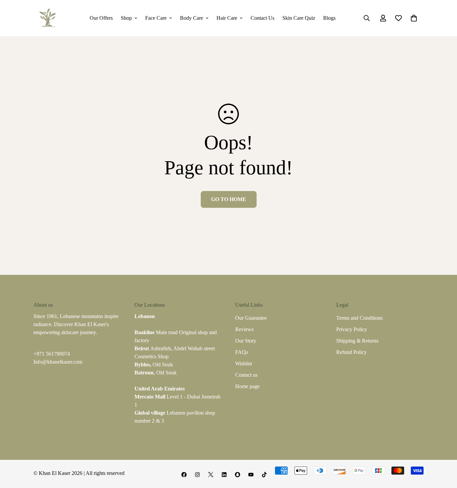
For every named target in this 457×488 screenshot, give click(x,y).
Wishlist (243, 363)
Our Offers (101, 18)
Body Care (191, 18)
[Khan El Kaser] (47, 18)
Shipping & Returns (357, 341)
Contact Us (262, 18)
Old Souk (153, 364)
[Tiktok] (264, 474)
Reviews (244, 329)
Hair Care (226, 18)
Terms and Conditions (359, 318)
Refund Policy (351, 352)
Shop (126, 18)
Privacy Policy (351, 329)
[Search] (366, 18)
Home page (247, 386)
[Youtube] (251, 474)
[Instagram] (197, 474)
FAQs (241, 352)
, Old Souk (155, 372)
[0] (414, 18)
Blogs (329, 18)
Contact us (246, 375)
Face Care (156, 18)
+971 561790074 (51, 354)
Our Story (245, 341)
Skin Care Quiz (298, 18)
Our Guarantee (251, 318)
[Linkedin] (224, 474)
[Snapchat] (237, 474)
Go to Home (228, 199)
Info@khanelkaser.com (57, 362)
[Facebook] (184, 474)
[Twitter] (210, 474)
